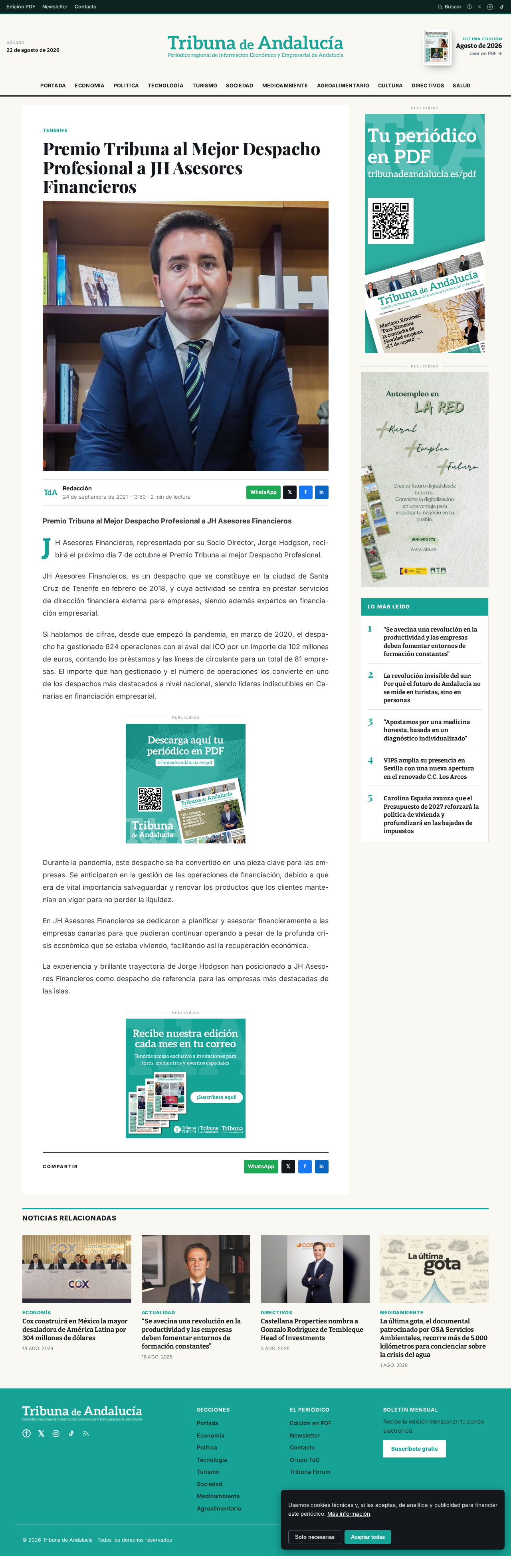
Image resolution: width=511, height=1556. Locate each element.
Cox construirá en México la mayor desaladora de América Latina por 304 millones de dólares (75, 1329)
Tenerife (55, 130)
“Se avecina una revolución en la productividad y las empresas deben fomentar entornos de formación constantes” (430, 642)
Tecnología (166, 86)
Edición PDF (20, 7)
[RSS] (85, 1433)
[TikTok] (502, 7)
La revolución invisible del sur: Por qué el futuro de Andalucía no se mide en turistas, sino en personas (432, 688)
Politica (126, 86)
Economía (90, 86)
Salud (462, 86)
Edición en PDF (310, 1423)
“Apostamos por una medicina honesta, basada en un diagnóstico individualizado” (427, 730)
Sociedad (239, 86)
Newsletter (54, 7)
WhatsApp (263, 492)
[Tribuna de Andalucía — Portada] (255, 47)
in (321, 492)
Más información (348, 1514)
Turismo (204, 86)
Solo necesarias (315, 1537)
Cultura (390, 86)
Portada (53, 86)
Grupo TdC (305, 1459)
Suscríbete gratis (414, 1448)
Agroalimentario (343, 86)
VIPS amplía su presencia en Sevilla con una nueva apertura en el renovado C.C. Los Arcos (429, 768)
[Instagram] (490, 7)
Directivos (428, 86)
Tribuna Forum (310, 1471)
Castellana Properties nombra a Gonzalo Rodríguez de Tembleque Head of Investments (312, 1329)
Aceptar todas (368, 1537)
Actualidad (158, 1312)
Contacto (86, 7)
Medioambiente (285, 86)
